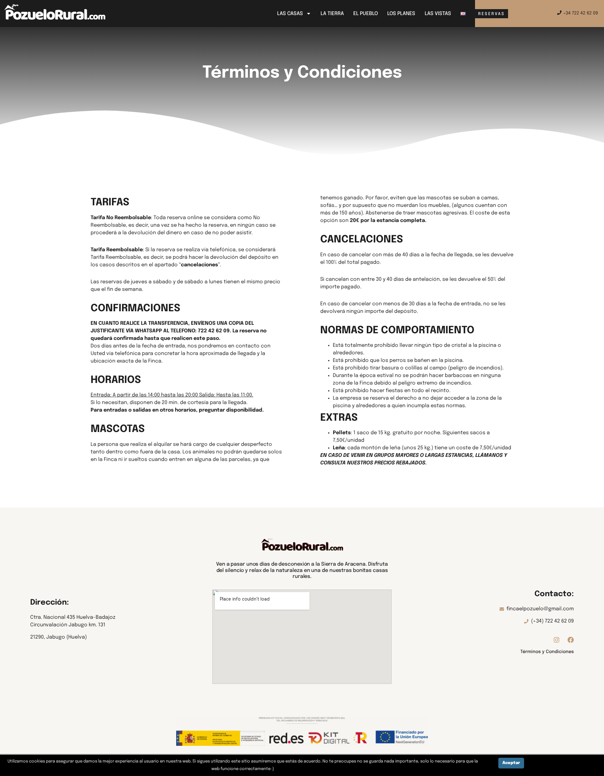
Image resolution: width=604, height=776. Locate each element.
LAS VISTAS (438, 13)
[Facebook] (571, 640)
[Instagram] (556, 640)
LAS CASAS (290, 13)
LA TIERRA (332, 13)
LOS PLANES (401, 13)
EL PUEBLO (365, 13)
